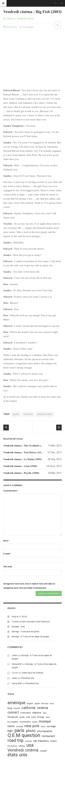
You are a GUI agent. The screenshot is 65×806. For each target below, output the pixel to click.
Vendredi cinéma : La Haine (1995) (22, 459)
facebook (13, 717)
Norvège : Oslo (18, 626)
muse (34, 721)
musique (45, 721)
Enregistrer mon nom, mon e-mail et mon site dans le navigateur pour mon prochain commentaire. (29, 586)
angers (30, 703)
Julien (10, 18)
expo (44, 713)
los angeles (13, 721)
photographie (44, 731)
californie (29, 708)
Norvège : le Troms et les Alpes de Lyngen (30, 636)
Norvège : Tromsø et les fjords (25, 631)
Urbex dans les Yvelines (32, 673)
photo (31, 731)
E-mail (7, 554)
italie (33, 717)
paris (19, 730)
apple (37, 703)
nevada (19, 726)
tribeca (22, 746)
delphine (36, 712)
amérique (16, 703)
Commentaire (10, 491)
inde (28, 717)
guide (22, 717)
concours (25, 712)
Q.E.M (14, 735)
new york (31, 726)
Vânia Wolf (17, 664)
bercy (52, 703)
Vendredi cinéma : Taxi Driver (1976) (23, 452)
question (31, 735)
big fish (16, 414)
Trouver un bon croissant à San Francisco (31, 621)
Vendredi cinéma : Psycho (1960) (21, 473)
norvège (51, 726)
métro (11, 726)
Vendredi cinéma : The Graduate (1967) (25, 445)
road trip (16, 740)
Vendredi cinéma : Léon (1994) (20, 466)
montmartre (25, 721)
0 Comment (28, 27)
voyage (43, 750)
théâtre (53, 741)
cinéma (42, 708)
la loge (40, 717)
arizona (44, 703)
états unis (17, 755)
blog (10, 708)
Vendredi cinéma (25, 18)
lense (48, 717)
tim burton (28, 414)
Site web (7, 566)
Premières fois (27, 678)
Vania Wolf (17, 683)
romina (28, 741)
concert (13, 712)
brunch (17, 708)
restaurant (48, 736)
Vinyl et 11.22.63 (19, 616)
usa (30, 745)
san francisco (41, 740)
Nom (6, 541)
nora (43, 726)
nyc (10, 731)
